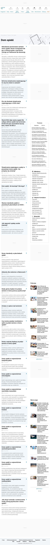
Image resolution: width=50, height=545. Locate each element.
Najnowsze (36, 125)
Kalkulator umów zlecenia (37, 180)
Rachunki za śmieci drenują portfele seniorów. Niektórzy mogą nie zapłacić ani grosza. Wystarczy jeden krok (39, 142)
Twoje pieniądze (28, 12)
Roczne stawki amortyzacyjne (38, 234)
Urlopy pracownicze (36, 202)
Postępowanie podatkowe (37, 208)
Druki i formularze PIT (37, 210)
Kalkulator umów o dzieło (37, 182)
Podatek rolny (35, 236)
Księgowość (3, 11)
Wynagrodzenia (35, 204)
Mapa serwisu (32, 541)
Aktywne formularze (40, 197)
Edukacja (44, 11)
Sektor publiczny (17, 12)
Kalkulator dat (35, 193)
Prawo (22, 11)
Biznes (11, 11)
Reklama (25, 541)
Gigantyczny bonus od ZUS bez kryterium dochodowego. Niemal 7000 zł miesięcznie (39, 146)
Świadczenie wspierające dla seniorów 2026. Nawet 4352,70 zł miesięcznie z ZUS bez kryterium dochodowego (39, 149)
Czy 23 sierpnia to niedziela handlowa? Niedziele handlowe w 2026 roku (39, 156)
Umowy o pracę (35, 201)
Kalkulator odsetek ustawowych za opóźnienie (39, 185)
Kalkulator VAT (35, 195)
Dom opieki (14, 35)
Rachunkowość (35, 206)
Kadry (8, 11)
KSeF (48, 11)
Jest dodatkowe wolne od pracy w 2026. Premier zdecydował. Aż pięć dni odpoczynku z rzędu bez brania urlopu (39, 139)
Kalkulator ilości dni (36, 191)
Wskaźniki (37, 216)
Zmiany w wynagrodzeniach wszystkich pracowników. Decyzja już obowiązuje (39, 132)
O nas (3, 540)
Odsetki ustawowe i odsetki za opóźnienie (38, 219)
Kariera (44, 540)
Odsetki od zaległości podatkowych (36, 188)
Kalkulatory (37, 171)
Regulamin (37, 540)
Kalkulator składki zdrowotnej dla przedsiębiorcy (39, 174)
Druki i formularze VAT (37, 212)
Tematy (9, 35)
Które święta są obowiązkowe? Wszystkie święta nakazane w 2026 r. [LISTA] (39, 162)
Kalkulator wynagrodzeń (37, 178)
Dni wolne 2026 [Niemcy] (37, 158)
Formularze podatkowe (37, 213)
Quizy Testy (34, 238)
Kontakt (18, 541)
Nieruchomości (38, 11)
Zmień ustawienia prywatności (26, 540)
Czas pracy (34, 199)
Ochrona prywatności (12, 540)
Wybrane (43, 125)
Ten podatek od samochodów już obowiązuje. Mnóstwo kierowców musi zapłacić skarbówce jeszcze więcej (39, 135)
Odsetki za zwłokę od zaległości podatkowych (39, 222)
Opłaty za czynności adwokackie (39, 229)
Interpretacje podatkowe (37, 240)
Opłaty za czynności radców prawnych (38, 231)
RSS (13, 541)
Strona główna (4, 35)
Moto (33, 11)
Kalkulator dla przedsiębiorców (38, 176)
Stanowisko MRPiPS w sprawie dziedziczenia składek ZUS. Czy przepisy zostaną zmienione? (39, 165)
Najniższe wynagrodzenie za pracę (38, 226)
